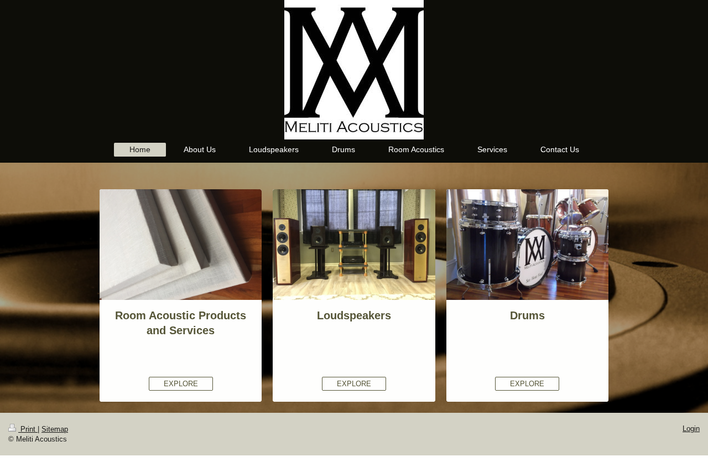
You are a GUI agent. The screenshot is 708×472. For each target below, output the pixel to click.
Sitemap (54, 429)
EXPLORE (181, 384)
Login (691, 428)
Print (28, 429)
